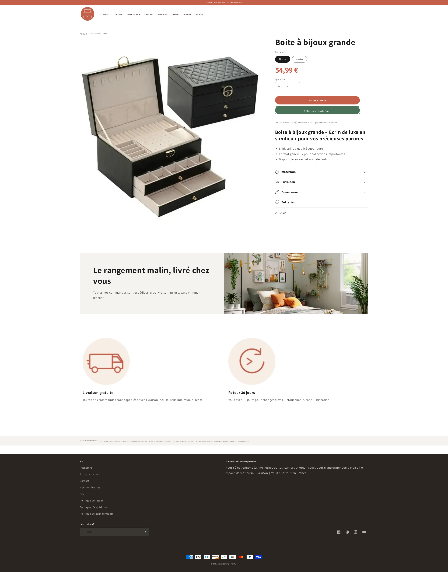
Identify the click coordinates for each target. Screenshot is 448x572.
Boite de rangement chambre (160, 441)
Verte (299, 59)
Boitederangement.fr (227, 564)
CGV (82, 494)
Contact (84, 480)
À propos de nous (90, 474)
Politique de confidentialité (97, 513)
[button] (349, 14)
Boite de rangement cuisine (110, 441)
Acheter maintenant (317, 111)
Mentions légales (90, 487)
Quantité (280, 79)
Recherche (86, 467)
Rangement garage (221, 441)
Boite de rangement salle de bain (134, 441)
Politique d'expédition (94, 507)
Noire (282, 59)
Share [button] (282, 212)
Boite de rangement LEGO (239, 441)
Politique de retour (91, 500)
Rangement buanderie (204, 441)
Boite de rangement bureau (183, 441)
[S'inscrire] (144, 531)
